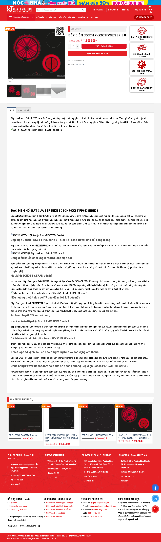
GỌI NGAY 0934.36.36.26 (97, 53)
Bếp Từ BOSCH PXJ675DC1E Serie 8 (23, 435)
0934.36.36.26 (94, 512)
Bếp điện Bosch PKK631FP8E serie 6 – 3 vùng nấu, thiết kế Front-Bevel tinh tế (134, 436)
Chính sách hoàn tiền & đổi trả (58, 509)
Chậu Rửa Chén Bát (66, 17)
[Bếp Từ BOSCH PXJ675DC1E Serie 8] (25, 418)
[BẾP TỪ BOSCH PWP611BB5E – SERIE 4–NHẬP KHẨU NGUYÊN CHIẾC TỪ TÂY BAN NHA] (62, 418)
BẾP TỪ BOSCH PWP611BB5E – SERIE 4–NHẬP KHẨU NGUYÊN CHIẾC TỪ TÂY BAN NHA (61, 438)
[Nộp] (83, 10)
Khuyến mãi (98, 10)
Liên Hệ (125, 10)
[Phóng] (10, 79)
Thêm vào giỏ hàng (104, 46)
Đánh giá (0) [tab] (23, 110)
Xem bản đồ (15, 484)
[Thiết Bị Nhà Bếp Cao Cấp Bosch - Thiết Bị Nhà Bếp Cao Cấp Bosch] (19, 9)
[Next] (61, 54)
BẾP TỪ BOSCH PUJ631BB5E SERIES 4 (97, 435)
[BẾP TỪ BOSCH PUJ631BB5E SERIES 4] (98, 418)
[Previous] (11, 54)
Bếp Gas (52, 17)
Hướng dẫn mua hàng (18, 506)
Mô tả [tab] (11, 110)
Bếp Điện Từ (41, 17)
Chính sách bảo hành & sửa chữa (59, 506)
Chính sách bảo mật (54, 516)
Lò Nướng (81, 17)
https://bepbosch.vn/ (99, 502)
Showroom (113, 10)
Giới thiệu (13, 502)
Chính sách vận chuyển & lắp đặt (59, 502)
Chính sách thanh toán (55, 512)
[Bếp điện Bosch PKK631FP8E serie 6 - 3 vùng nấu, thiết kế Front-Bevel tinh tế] (135, 418)
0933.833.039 (22, 475)
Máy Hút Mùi (92, 17)
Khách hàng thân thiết (18, 509)
